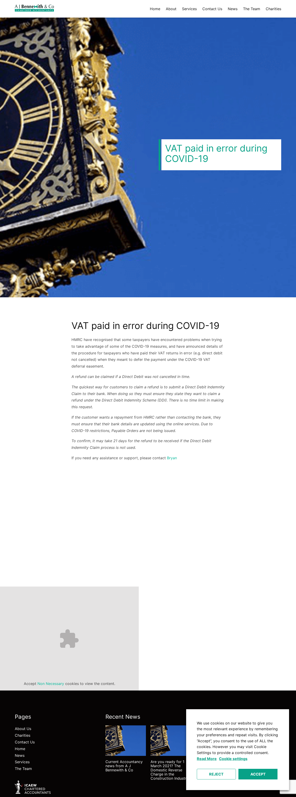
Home (155, 8)
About (171, 8)
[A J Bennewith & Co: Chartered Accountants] (34, 9)
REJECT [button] (216, 774)
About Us (23, 728)
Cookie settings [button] (233, 758)
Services (189, 8)
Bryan (172, 458)
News (232, 8)
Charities (273, 8)
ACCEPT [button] (258, 774)
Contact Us (212, 8)
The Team (251, 8)
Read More (207, 758)
